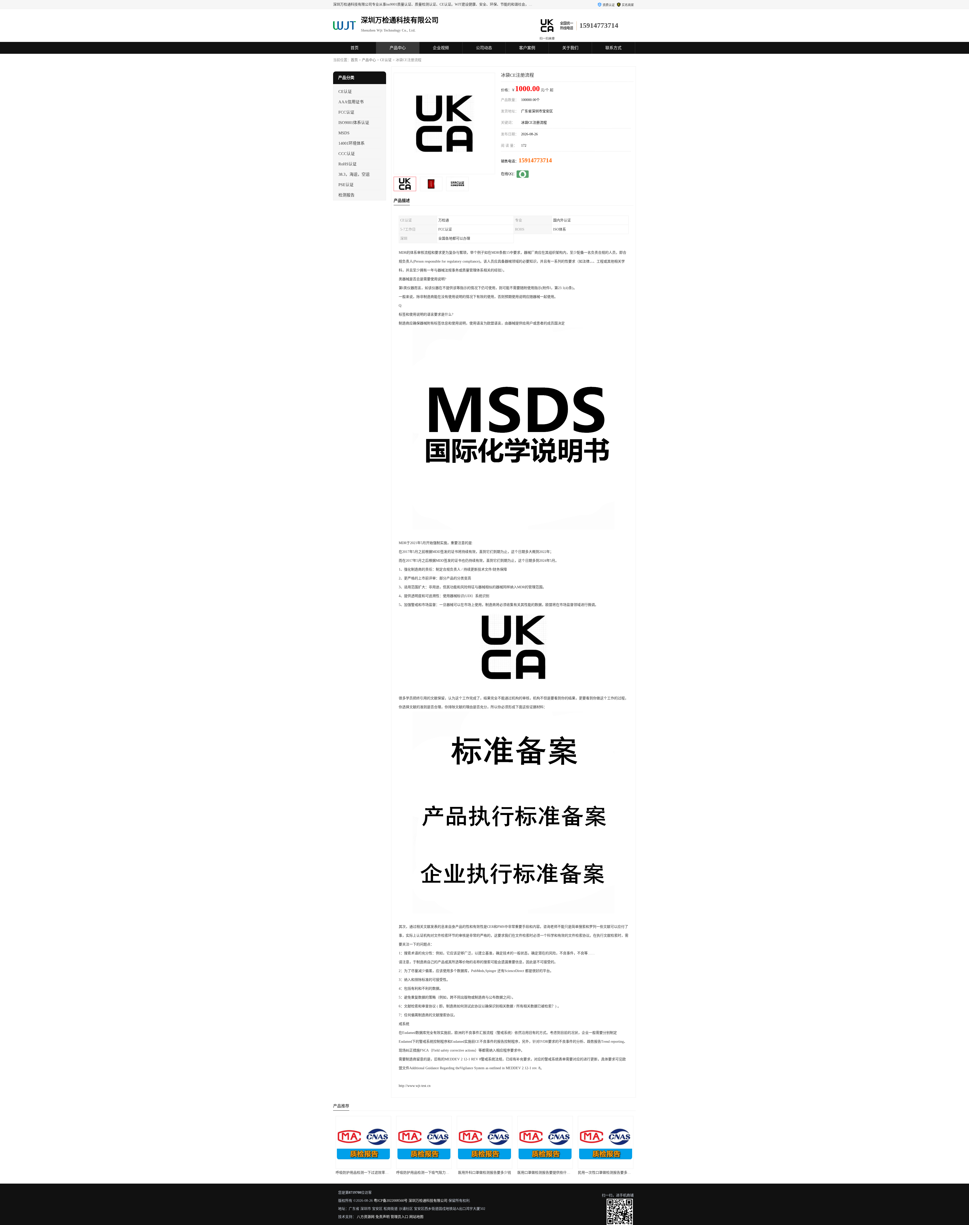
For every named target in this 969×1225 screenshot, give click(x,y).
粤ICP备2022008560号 (391, 1201)
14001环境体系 (351, 143)
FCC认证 (346, 112)
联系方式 (613, 48)
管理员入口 (399, 1217)
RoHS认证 (347, 164)
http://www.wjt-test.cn (414, 1086)
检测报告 (346, 195)
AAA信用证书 (351, 102)
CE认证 (386, 60)
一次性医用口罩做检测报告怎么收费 (606, 1173)
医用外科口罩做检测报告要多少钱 (423, 1173)
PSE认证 (346, 185)
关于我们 (570, 48)
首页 (355, 48)
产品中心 (398, 48)
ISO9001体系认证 (353, 122)
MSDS (343, 133)
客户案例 (527, 48)
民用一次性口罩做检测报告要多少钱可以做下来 (554, 1173)
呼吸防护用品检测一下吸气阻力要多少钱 (367, 1173)
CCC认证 (346, 153)
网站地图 (416, 1217)
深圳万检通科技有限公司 (428, 1201)
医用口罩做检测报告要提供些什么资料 (487, 1173)
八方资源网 (365, 1217)
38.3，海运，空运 (354, 174)
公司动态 (484, 48)
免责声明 (382, 1217)
